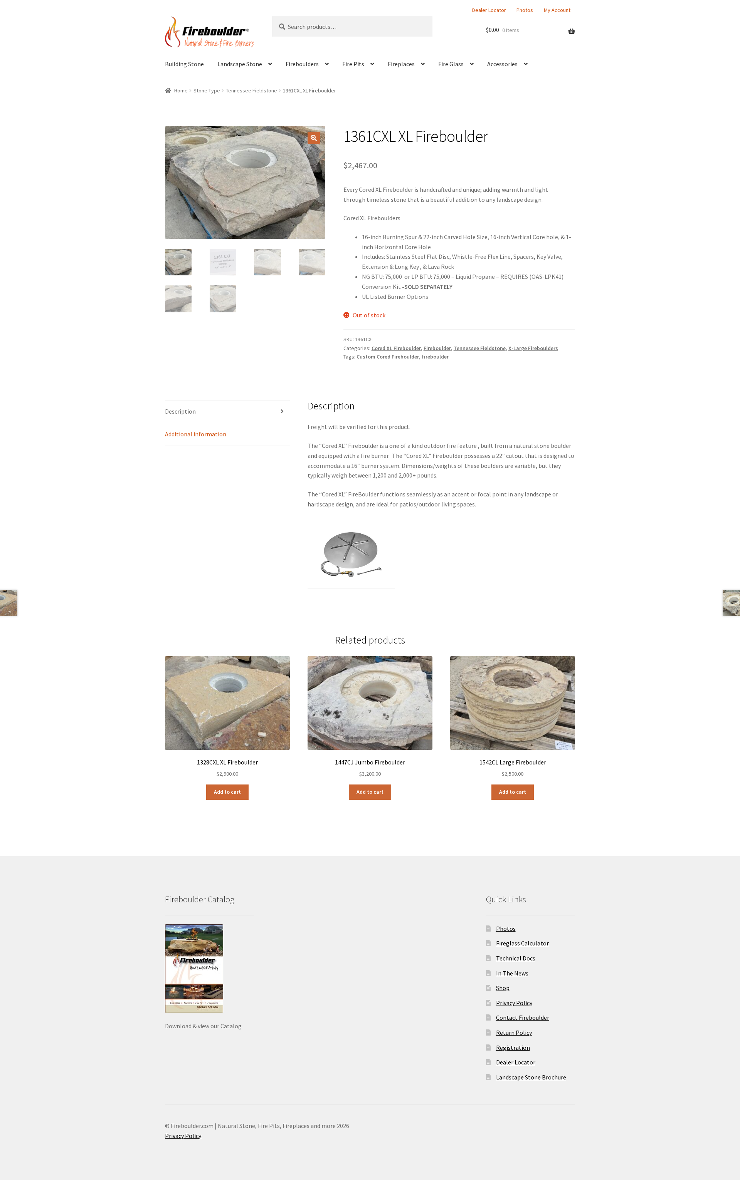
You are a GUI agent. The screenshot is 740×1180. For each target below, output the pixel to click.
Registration (513, 1047)
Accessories (502, 64)
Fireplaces (401, 64)
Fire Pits (353, 64)
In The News (512, 973)
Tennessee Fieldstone (251, 90)
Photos (524, 10)
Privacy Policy (514, 1003)
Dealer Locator (489, 10)
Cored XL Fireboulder (396, 348)
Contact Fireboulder (522, 1017)
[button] (314, 138)
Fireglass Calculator (522, 943)
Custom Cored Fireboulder (388, 356)
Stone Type (206, 90)
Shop (503, 988)
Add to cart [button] (227, 791)
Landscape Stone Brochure (531, 1077)
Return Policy (514, 1032)
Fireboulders (302, 64)
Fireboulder (437, 348)
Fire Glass (451, 64)
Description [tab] (180, 411)
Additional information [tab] (195, 434)
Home (181, 90)
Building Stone (184, 64)
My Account (557, 10)
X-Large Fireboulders (533, 348)
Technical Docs (515, 958)
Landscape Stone (239, 64)
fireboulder (435, 356)
